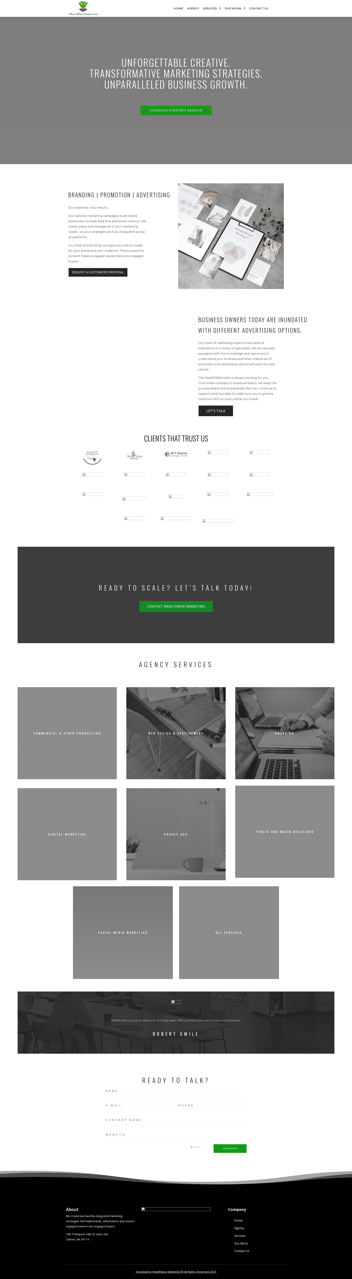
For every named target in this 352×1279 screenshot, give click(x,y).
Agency (193, 8)
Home (178, 8)
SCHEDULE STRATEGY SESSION (176, 110)
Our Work (233, 8)
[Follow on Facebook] (69, 1248)
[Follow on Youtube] (77, 1248)
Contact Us (258, 8)
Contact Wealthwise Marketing (176, 606)
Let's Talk (215, 410)
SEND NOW (230, 1148)
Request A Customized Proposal (98, 272)
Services (210, 8)
